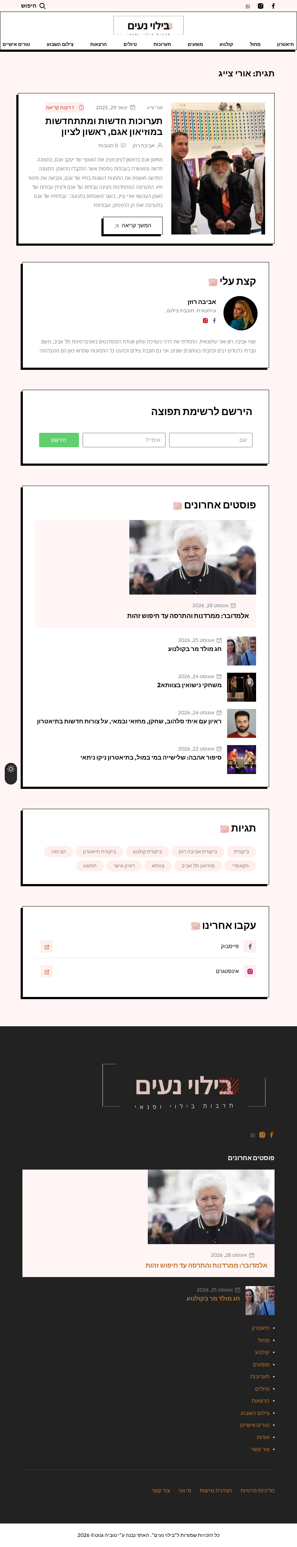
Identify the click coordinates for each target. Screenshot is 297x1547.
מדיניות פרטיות (257, 1490)
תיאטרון (285, 44)
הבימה (58, 851)
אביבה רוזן (144, 145)
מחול (255, 44)
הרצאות (98, 44)
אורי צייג (155, 107)
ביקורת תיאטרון (99, 851)
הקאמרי (240, 865)
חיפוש (29, 5)
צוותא (158, 865)
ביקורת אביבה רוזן (198, 851)
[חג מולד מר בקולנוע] (241, 651)
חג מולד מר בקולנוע (195, 648)
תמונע (90, 865)
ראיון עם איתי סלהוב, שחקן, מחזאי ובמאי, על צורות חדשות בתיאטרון (129, 721)
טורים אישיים (254, 1424)
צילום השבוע (60, 44)
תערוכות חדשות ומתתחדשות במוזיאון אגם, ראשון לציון (104, 126)
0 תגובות (108, 145)
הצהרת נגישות (216, 1490)
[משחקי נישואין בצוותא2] (241, 687)
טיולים (130, 44)
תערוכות (162, 44)
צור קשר (260, 1449)
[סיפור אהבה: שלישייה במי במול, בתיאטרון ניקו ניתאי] (241, 759)
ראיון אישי (124, 865)
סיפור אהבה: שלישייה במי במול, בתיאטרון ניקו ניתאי (151, 757)
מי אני (184, 1490)
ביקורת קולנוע (147, 851)
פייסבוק (230, 946)
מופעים (195, 44)
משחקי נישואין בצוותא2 (189, 685)
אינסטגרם (227, 971)
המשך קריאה (136, 225)
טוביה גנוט (106, 1535)
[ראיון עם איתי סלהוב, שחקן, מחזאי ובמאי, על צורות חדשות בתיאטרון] (241, 723)
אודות (263, 1437)
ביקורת (241, 851)
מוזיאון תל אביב (198, 865)
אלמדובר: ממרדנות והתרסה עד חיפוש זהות (188, 616)
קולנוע (226, 44)
